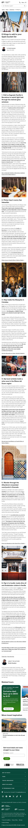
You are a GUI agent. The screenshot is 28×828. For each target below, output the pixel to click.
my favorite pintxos (16, 252)
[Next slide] (26, 698)
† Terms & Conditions (6, 820)
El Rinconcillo (18, 627)
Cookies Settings (5, 822)
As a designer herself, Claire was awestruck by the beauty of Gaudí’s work (14, 160)
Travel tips (12, 9)
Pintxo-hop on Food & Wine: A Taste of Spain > (13, 260)
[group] (11, 698)
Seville (17, 228)
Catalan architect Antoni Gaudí (15, 107)
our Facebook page (6, 651)
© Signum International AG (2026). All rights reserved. (13, 825)
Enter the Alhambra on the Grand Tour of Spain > (13, 543)
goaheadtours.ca (22, 792)
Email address (8, 753)
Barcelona (4, 230)
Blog (7, 9)
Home (3, 9)
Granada (4, 491)
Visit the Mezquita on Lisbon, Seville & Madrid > (13, 353)
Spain (3, 306)
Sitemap (20, 820)
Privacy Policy (15, 820)
